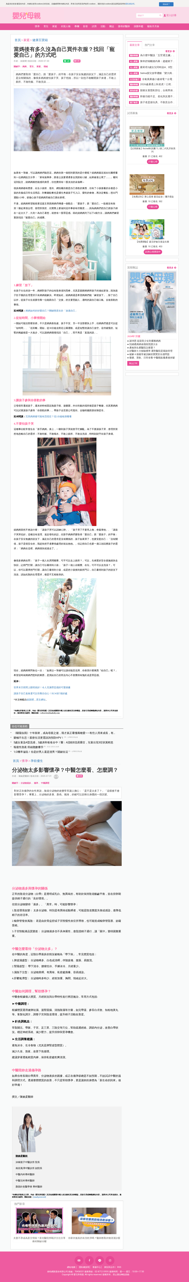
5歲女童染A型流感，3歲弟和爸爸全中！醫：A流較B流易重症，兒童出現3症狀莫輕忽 (63, 742)
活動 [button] (103, 26)
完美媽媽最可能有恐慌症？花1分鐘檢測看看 (49, 416)
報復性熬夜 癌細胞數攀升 (28, 747)
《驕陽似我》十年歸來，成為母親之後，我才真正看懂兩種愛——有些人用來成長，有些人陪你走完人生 (65, 733)
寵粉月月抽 (153, 26)
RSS (119, 1267)
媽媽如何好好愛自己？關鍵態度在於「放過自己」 (52, 310)
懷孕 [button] (37, 26)
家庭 (39, 66)
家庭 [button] (54, 26)
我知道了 (166, 4)
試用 (94, 26)
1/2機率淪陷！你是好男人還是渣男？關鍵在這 (41, 751)
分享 (56, 776)
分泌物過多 (26, 783)
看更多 (168, 51)
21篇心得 (152, 161)
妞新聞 (30, 699)
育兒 (32, 66)
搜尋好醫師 (124, 26)
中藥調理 (45, 783)
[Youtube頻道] (79, 1260)
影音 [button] (85, 26)
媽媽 (24, 66)
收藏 (78, 61)
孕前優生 (37, 761)
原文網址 (41, 699)
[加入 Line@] (99, 1260)
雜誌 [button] (111, 26)
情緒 (46, 66)
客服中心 (97, 1267)
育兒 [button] (46, 26)
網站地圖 (71, 1267)
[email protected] (39, 1197)
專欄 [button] (76, 26)
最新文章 (135, 44)
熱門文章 (150, 44)
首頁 (18, 40)
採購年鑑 (138, 26)
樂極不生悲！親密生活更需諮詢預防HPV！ (39, 737)
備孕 (36, 783)
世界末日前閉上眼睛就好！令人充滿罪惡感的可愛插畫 (42, 687)
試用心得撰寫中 (153, 251)
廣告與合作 (109, 1267)
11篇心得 (152, 206)
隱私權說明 (130, 4)
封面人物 (65, 26)
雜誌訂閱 (133, 363)
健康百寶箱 (40, 40)
